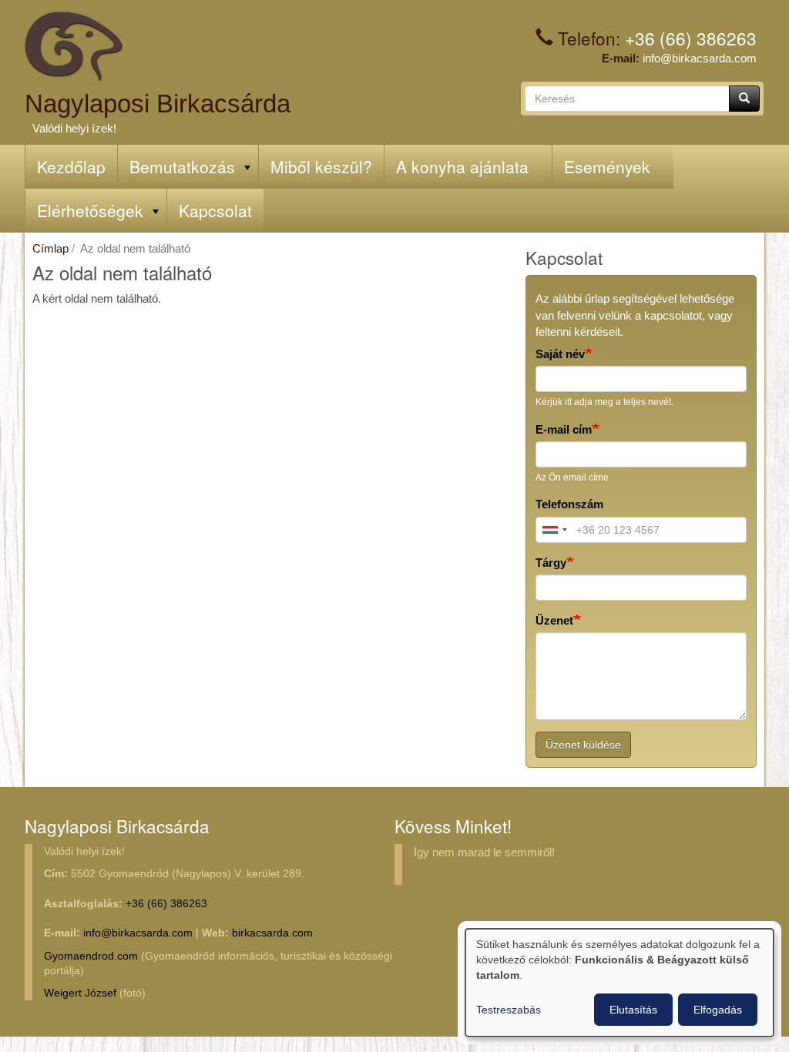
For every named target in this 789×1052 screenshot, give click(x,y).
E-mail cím (564, 429)
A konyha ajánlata (462, 166)
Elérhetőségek (90, 210)
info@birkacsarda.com (700, 58)
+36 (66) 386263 (691, 37)
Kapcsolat (215, 210)
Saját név (560, 353)
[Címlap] (74, 46)
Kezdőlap (71, 166)
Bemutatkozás (182, 166)
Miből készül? (321, 166)
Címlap (50, 248)
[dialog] (619, 983)
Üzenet (554, 620)
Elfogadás (717, 1009)
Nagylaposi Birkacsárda (157, 103)
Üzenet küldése (583, 745)
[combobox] (554, 530)
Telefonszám (569, 504)
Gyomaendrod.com (91, 956)
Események (607, 166)
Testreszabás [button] (508, 1009)
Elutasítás (633, 1009)
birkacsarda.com (272, 933)
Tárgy (551, 562)
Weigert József (80, 993)
